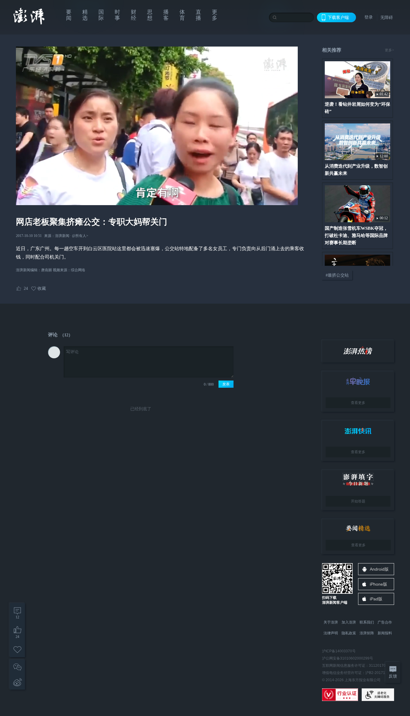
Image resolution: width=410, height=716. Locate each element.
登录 (368, 17)
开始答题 (358, 501)
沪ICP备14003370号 (339, 651)
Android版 (379, 569)
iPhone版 (378, 584)
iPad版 (376, 598)
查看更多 (358, 403)
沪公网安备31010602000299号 (347, 658)
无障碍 (386, 17)
